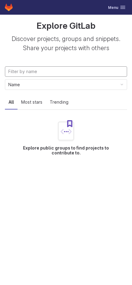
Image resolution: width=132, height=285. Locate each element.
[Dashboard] (8, 7)
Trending (59, 102)
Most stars (31, 102)
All (11, 102)
